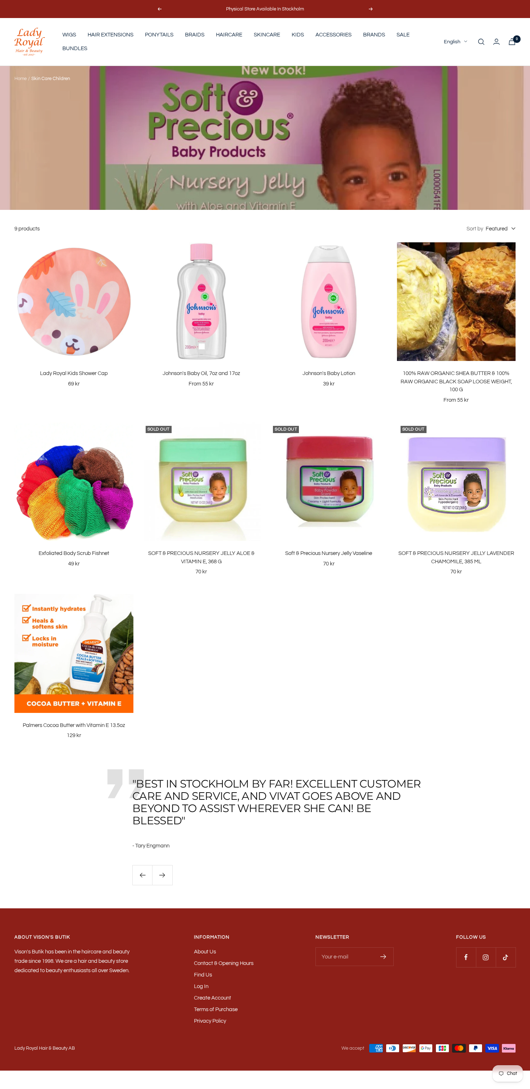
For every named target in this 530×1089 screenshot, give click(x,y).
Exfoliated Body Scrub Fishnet (74, 553)
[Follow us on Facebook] (466, 957)
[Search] (481, 42)
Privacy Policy (210, 1021)
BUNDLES (74, 48)
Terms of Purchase (216, 1009)
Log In (201, 986)
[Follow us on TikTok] (506, 957)
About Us (205, 951)
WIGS (69, 35)
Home (20, 78)
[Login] (496, 42)
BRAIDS (194, 35)
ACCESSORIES (333, 35)
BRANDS (374, 35)
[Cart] (512, 41)
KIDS (298, 35)
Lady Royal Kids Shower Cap (74, 373)
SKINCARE (267, 35)
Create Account (212, 998)
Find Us (203, 975)
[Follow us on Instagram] (486, 957)
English (452, 41)
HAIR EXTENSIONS (110, 35)
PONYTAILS (159, 35)
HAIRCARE (229, 35)
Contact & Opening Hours (223, 963)
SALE (403, 35)
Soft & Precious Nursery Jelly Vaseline (328, 553)
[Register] (383, 956)
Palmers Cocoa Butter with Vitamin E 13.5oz (74, 725)
